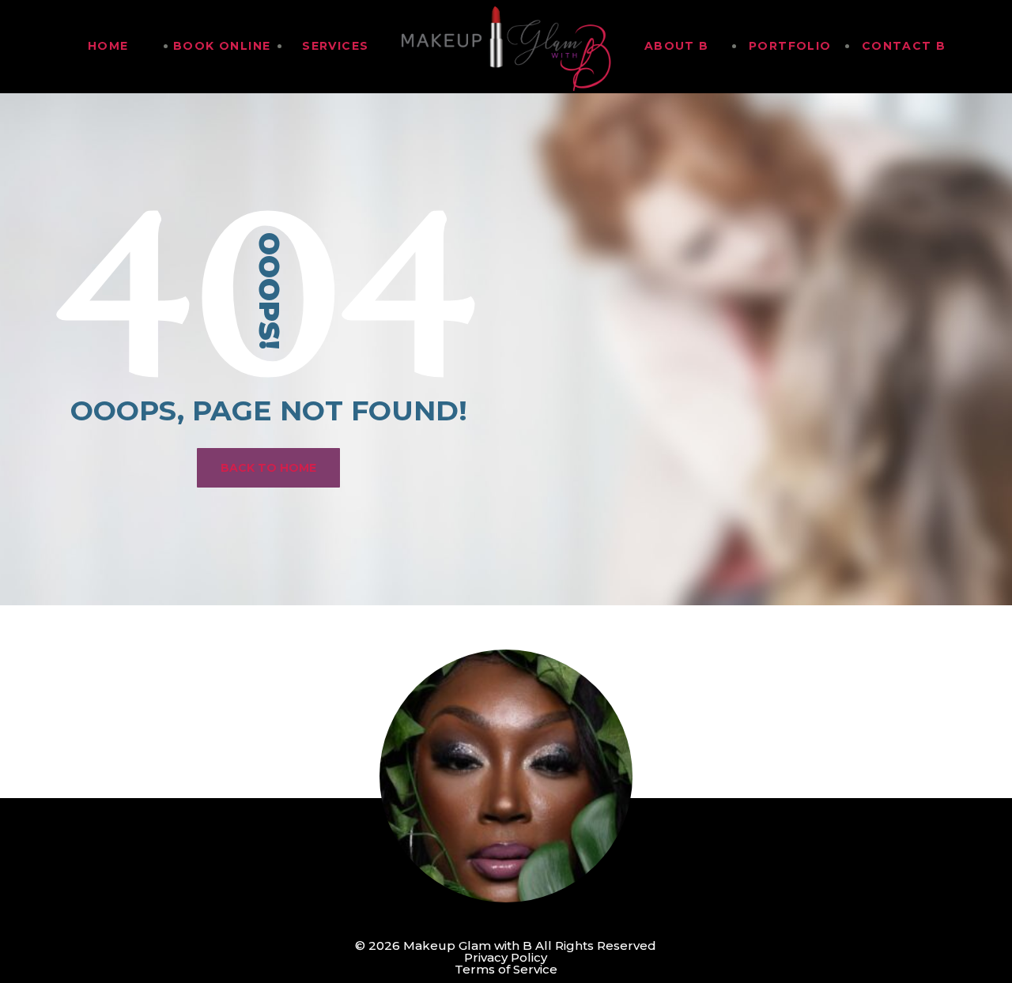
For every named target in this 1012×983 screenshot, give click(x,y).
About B (676, 46)
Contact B (904, 46)
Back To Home (268, 468)
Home (108, 46)
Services (335, 46)
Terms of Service (506, 969)
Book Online (221, 46)
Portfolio (790, 46)
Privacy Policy (505, 957)
